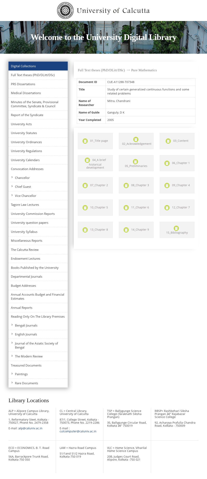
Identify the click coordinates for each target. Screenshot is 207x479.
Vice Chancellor (25, 196)
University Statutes (24, 133)
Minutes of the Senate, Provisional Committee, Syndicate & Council (34, 104)
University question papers (29, 223)
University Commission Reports (33, 214)
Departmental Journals (26, 276)
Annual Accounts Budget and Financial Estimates (37, 296)
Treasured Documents (26, 365)
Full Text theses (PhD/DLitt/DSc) (33, 75)
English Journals (26, 334)
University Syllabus (24, 232)
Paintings (21, 374)
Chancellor (22, 178)
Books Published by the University (35, 268)
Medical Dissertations (26, 93)
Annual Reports (21, 308)
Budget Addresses (23, 286)
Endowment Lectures (25, 258)
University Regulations (26, 151)
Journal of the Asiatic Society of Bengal (36, 345)
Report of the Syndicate (27, 115)
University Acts (21, 124)
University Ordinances (26, 142)
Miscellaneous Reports (26, 240)
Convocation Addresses (27, 169)
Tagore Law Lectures (25, 205)
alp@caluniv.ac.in (30, 428)
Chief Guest (23, 187)
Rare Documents (26, 383)
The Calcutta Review (25, 250)
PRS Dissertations (23, 84)
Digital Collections (23, 66)
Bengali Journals (26, 325)
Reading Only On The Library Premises (38, 316)
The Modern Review (29, 356)
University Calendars (25, 160)
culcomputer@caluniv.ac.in (78, 431)
